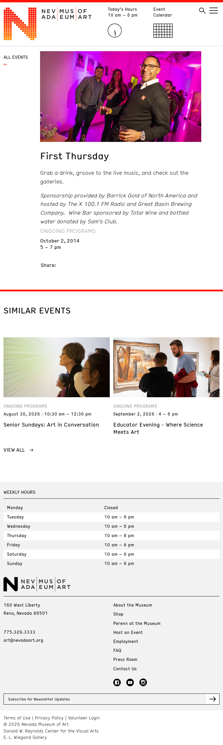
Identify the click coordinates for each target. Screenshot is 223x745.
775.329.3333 (19, 632)
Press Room (125, 659)
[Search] (202, 10)
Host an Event (128, 632)
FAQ (117, 650)
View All (14, 449)
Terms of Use (16, 718)
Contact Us (125, 668)
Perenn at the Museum (137, 623)
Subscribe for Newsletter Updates (39, 699)
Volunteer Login (84, 718)
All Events (15, 57)
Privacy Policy (49, 718)
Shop (118, 613)
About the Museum (132, 604)
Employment (125, 641)
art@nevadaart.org (23, 640)
